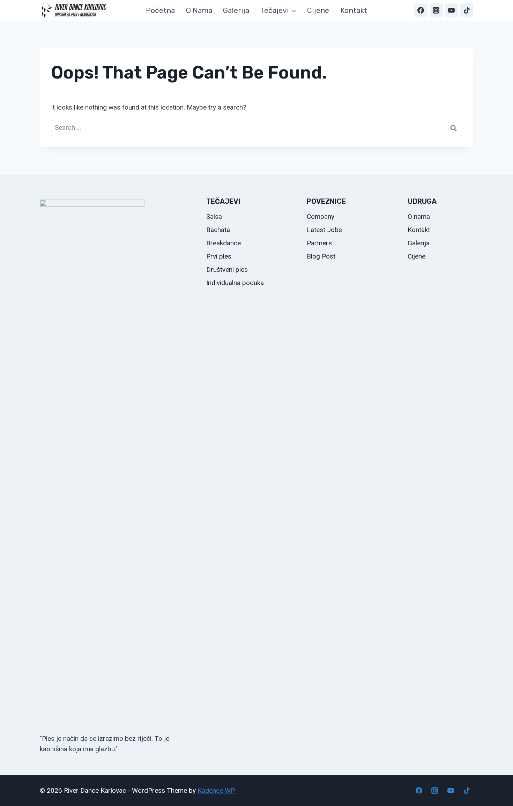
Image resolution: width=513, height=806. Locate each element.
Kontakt (353, 10)
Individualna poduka (235, 283)
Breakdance (223, 243)
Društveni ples (227, 270)
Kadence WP (216, 790)
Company (320, 216)
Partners (319, 243)
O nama (199, 10)
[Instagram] (436, 10)
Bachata (218, 230)
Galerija (236, 10)
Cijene (318, 10)
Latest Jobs (324, 230)
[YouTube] (451, 10)
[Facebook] (421, 10)
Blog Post (321, 256)
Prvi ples (218, 256)
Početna (160, 10)
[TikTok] (466, 10)
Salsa (214, 216)
